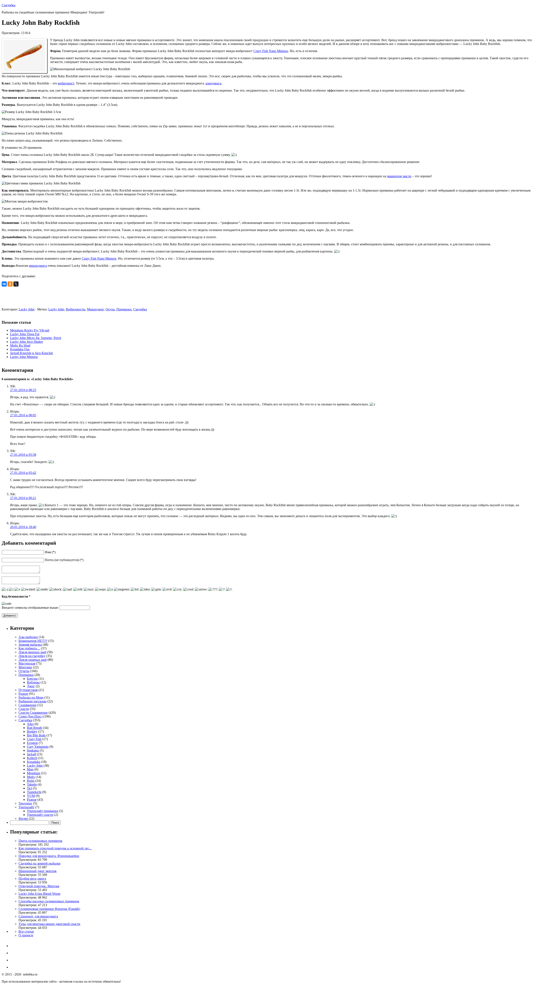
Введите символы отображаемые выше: (30, 607)
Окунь (110, 309)
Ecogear (32, 743)
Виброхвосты (75, 309)
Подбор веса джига (32, 878)
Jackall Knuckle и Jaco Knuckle (31, 353)
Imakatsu (33, 750)
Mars (30, 769)
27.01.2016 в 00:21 (23, 498)
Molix (31, 777)
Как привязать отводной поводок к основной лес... (55, 848)
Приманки (124, 309)
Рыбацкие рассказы (32, 701)
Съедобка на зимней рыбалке (39, 863)
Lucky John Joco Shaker (26, 341)
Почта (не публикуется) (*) (64, 560)
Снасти (23, 709)
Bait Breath (34, 727)
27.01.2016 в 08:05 (23, 415)
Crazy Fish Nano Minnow (270, 51)
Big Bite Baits (36, 735)
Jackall (31, 754)
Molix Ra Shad (20, 345)
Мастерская (26, 663)
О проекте (25, 935)
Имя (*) (50, 552)
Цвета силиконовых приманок (40, 841)
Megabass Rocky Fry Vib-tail (29, 330)
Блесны (32, 678)
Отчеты (23, 671)
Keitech (32, 758)
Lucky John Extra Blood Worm (39, 893)
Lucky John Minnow (24, 357)
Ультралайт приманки (42, 811)
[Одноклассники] (10, 284)
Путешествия (28, 690)
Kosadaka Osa (19, 349)
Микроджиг (95, 309)
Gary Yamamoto (38, 746)
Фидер (23, 818)
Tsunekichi (34, 792)
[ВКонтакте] (4, 284)
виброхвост (66, 83)
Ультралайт (26, 807)
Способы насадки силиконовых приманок (48, 901)
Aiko (30, 724)
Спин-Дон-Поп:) (30, 716)
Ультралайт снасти (40, 814)
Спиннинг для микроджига (38, 916)
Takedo (32, 784)
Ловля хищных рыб (32, 659)
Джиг (31, 686)
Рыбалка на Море (31, 697)
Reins (30, 780)
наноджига (213, 83)
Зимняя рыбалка (30, 644)
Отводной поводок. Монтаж (38, 886)
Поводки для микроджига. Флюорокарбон (48, 856)
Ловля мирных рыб (32, 652)
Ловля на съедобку (31, 656)
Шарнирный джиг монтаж (37, 871)
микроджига (38, 265)
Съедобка (8, 5)
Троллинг (25, 803)
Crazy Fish (34, 739)
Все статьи (26, 931)
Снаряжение (27, 705)
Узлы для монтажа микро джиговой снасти (49, 924)
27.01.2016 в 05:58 (23, 454)
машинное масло (399, 176)
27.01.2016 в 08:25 (23, 390)
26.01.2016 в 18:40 (23, 527)
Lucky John (26, 309)
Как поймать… (29, 648)
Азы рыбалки (28, 637)
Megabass (33, 773)
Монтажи (25, 667)
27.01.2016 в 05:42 (23, 472)
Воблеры (33, 682)
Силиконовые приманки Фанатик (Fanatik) (49, 909)
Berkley (32, 731)
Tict (29, 788)
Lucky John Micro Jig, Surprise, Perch (35, 338)
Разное (23, 693)
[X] (15, 284)
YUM (31, 796)
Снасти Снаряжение (33, 712)
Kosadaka (33, 762)
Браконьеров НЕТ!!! (32, 641)
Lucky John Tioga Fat (24, 334)
